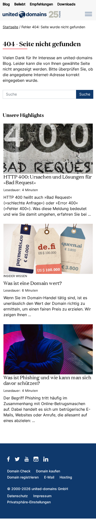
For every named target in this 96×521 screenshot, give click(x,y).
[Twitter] (20, 459)
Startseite (10, 27)
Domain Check (19, 471)
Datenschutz (17, 496)
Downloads (66, 4)
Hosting (66, 477)
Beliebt (19, 4)
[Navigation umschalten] (87, 14)
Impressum (42, 496)
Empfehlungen (41, 4)
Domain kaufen (48, 471)
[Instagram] (38, 459)
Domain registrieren (23, 477)
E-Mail (49, 477)
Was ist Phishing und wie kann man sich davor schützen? (47, 380)
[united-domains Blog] (33, 14)
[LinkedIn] (48, 459)
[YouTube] (29, 459)
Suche (84, 94)
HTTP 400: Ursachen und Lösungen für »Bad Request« (47, 179)
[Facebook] (11, 459)
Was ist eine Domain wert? (32, 282)
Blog (6, 4)
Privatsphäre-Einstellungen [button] (29, 502)
